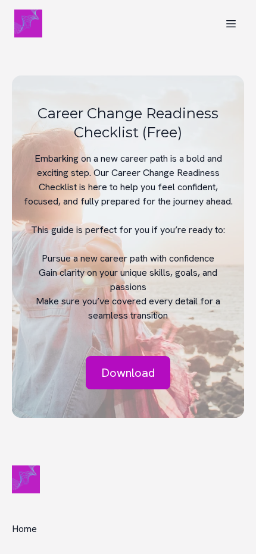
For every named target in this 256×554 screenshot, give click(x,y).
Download (128, 372)
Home (24, 528)
